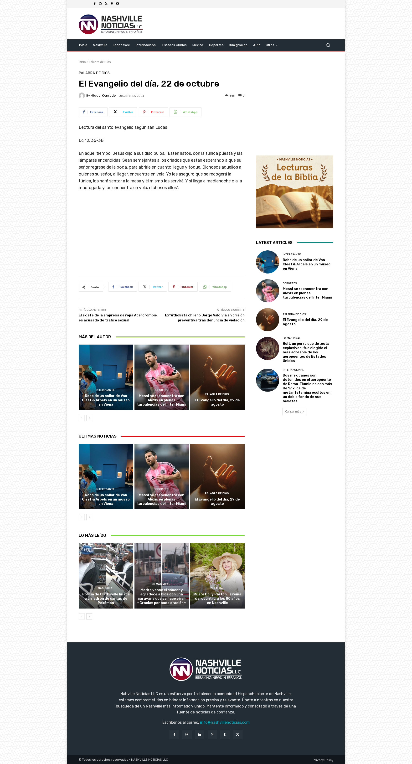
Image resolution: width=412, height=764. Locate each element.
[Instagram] (100, 4)
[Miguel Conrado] (82, 96)
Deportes (161, 390)
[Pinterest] (212, 734)
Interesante (105, 390)
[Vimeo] (112, 4)
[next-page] (89, 418)
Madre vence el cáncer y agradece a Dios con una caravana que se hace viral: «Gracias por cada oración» (161, 596)
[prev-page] (82, 418)
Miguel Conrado (103, 95)
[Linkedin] (199, 734)
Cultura (217, 588)
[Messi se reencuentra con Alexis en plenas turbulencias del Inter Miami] (161, 377)
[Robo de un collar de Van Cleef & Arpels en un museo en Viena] (106, 377)
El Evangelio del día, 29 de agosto (217, 402)
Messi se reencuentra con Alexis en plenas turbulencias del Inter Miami (161, 400)
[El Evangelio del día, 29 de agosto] (217, 377)
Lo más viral (161, 584)
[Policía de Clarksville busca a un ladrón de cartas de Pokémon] (106, 576)
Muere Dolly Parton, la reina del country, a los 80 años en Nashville (217, 598)
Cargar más (293, 411)
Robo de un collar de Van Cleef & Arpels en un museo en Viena (106, 400)
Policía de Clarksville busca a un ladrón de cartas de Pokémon (106, 598)
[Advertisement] (162, 234)
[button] (327, 45)
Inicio (82, 62)
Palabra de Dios (100, 62)
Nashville (105, 588)
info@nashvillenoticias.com (225, 722)
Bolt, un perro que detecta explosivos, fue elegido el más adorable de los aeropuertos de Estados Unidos (306, 352)
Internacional (293, 370)
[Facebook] (95, 4)
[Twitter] (106, 4)
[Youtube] (117, 4)
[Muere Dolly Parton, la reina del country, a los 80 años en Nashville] (217, 576)
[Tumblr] (225, 734)
